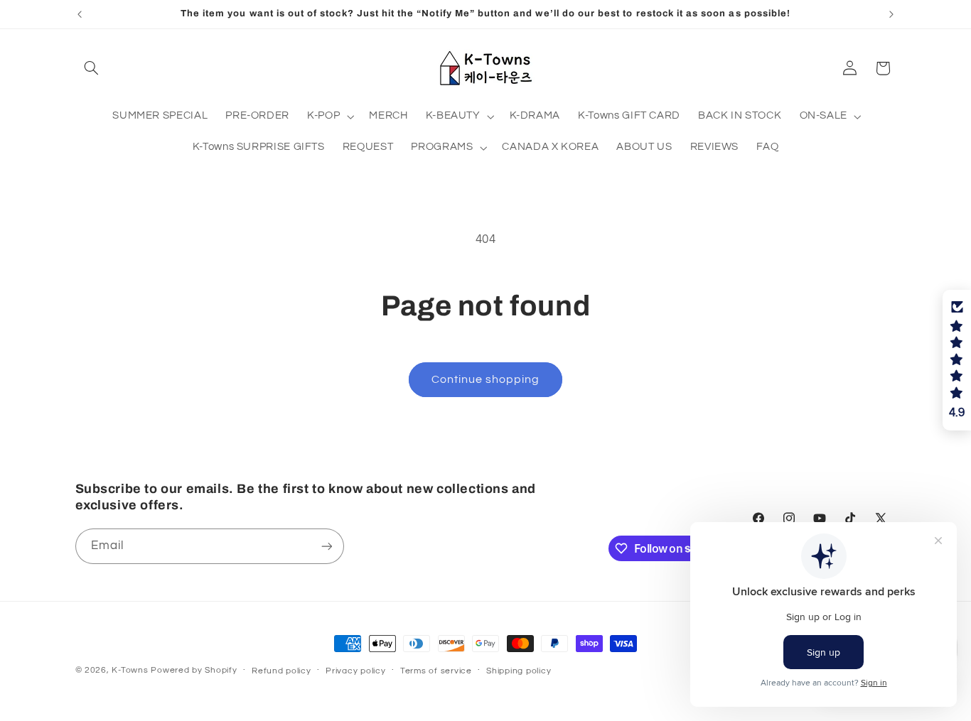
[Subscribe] (326, 545)
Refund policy (281, 671)
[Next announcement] (891, 14)
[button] (91, 68)
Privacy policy (355, 671)
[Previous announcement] (79, 14)
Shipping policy (518, 671)
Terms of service (436, 671)
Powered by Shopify (194, 670)
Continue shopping (485, 379)
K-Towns (130, 670)
